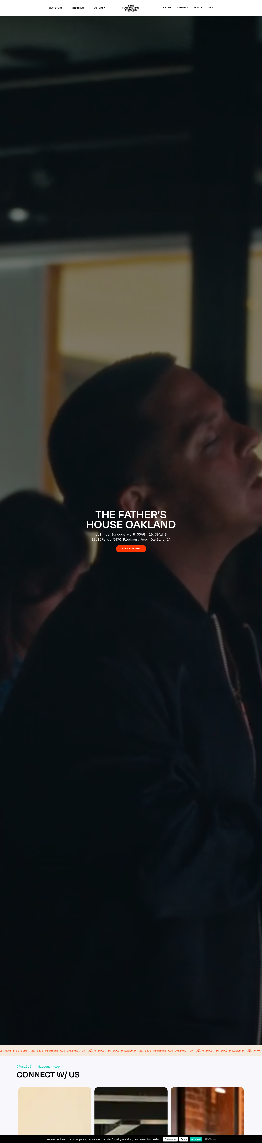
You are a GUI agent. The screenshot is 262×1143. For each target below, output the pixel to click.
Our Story (100, 7)
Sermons (182, 7)
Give (210, 7)
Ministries (78, 7)
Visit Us (167, 7)
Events (198, 7)
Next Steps (55, 7)
